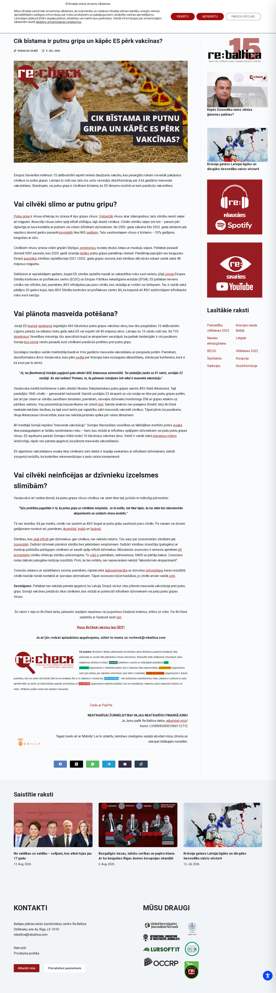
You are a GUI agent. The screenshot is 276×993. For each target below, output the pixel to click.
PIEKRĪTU (183, 16)
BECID (211, 351)
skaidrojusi (21, 337)
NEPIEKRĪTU (210, 16)
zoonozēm (21, 544)
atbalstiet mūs (176, 721)
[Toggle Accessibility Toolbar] (267, 975)
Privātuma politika (26, 953)
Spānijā (95, 529)
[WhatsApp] (92, 764)
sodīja (79, 357)
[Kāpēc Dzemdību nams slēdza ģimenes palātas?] (237, 89)
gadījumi (92, 232)
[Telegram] (108, 764)
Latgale (241, 338)
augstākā (31, 258)
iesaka (177, 425)
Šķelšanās (214, 358)
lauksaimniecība (116, 570)
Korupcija (242, 358)
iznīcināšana (154, 570)
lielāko (84, 253)
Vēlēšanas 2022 (247, 351)
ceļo (171, 576)
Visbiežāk (106, 216)
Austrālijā (69, 529)
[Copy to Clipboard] (141, 764)
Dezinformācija (246, 366)
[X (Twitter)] (76, 764)
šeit (100, 404)
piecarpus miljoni (165, 436)
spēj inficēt (40, 539)
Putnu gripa (22, 216)
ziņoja (169, 274)
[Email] (125, 764)
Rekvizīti (20, 948)
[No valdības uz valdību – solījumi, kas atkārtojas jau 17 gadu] (53, 825)
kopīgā (32, 326)
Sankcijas (213, 366)
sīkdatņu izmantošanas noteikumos (58, 22)
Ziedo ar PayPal (101, 705)
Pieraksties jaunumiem (64, 968)
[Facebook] (60, 764)
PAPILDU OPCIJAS (243, 16)
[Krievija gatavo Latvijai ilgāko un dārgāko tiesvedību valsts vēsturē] (237, 145)
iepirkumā (45, 326)
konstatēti (65, 232)
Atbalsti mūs (26, 968)
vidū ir (94, 555)
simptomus (87, 248)
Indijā (81, 529)
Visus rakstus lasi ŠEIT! (101, 627)
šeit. (119, 617)
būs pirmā (31, 342)
